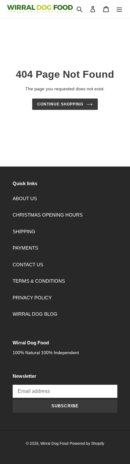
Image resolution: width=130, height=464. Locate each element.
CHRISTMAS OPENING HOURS (48, 215)
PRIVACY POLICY (32, 297)
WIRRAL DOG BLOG (35, 314)
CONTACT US (28, 264)
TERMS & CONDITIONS (39, 281)
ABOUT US (25, 198)
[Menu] (119, 9)
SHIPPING (24, 231)
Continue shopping (60, 104)
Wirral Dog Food (54, 443)
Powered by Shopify (87, 443)
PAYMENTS (25, 248)
